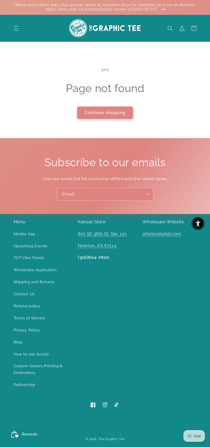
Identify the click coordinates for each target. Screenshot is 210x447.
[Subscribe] (147, 194)
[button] (16, 28)
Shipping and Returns (34, 282)
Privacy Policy (27, 330)
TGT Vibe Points (29, 258)
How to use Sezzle (31, 354)
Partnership (24, 384)
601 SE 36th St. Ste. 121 (102, 233)
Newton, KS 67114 (97, 245)
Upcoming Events (30, 246)
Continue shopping (105, 112)
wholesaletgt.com (161, 233)
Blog (18, 342)
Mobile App (24, 234)
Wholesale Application (35, 270)
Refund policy (27, 306)
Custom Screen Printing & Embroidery (38, 369)
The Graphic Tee (111, 439)
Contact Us (24, 294)
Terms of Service (30, 318)
